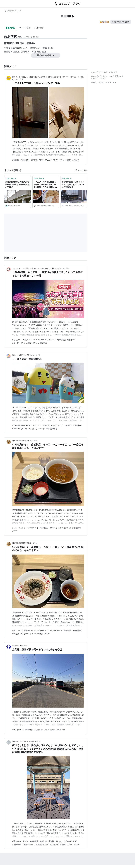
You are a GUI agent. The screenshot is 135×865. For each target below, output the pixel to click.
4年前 (38, 741)
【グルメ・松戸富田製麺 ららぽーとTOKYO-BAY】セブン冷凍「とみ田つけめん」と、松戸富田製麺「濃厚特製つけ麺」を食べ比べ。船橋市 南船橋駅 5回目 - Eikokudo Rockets (46, 184)
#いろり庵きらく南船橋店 (61, 630)
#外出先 (75, 160)
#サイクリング (57, 425)
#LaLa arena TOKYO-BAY (44, 340)
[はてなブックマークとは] (20, 170)
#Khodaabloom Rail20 (21, 425)
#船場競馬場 (51, 429)
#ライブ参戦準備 (40, 343)
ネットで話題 (24, 28)
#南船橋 (15, 160)
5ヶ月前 (20, 79)
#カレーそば (17, 528)
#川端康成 (54, 844)
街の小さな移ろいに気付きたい (23, 355)
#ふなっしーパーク (37, 429)
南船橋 (46, 48)
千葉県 (7, 48)
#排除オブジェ (66, 844)
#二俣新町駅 (27, 729)
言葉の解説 (10, 28)
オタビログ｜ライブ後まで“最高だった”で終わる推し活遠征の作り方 (36, 268)
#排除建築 (16, 844)
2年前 (38, 355)
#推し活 (15, 343)
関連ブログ (39, 28)
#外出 (61, 160)
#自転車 (46, 425)
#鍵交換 (34, 160)
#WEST (48, 160)
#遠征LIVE (71, 340)
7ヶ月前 (66, 268)
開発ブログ (119, 76)
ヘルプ (111, 76)
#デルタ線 (16, 729)
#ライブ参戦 (26, 343)
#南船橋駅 (25, 160)
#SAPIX (77, 844)
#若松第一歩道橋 (47, 841)
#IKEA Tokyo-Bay (19, 429)
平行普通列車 (17, 646)
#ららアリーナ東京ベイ (22, 340)
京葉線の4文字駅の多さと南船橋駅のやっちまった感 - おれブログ (17, 184)
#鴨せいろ (28, 630)
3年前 (26, 646)
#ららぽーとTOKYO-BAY (66, 841)
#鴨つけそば (17, 630)
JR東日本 (34, 48)
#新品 (55, 160)
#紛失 (68, 160)
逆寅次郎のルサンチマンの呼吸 (23, 741)
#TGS (14, 531)
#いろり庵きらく (31, 528)
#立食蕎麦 (76, 528)
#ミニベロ (37, 425)
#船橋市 (68, 425)
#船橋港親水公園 (41, 844)
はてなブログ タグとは (99, 76)
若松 (19, 48)
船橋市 (14, 48)
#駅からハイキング (20, 841)
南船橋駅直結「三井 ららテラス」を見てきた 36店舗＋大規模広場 (73, 184)
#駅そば (53, 528)
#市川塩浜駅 (50, 729)
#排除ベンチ (27, 844)
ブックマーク (10, 178)
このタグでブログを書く (120, 22)
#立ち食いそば (64, 528)
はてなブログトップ (98, 78)
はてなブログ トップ (14, 11)
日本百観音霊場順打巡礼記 (21, 441)
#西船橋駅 (61, 729)
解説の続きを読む (44, 55)
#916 (41, 160)
